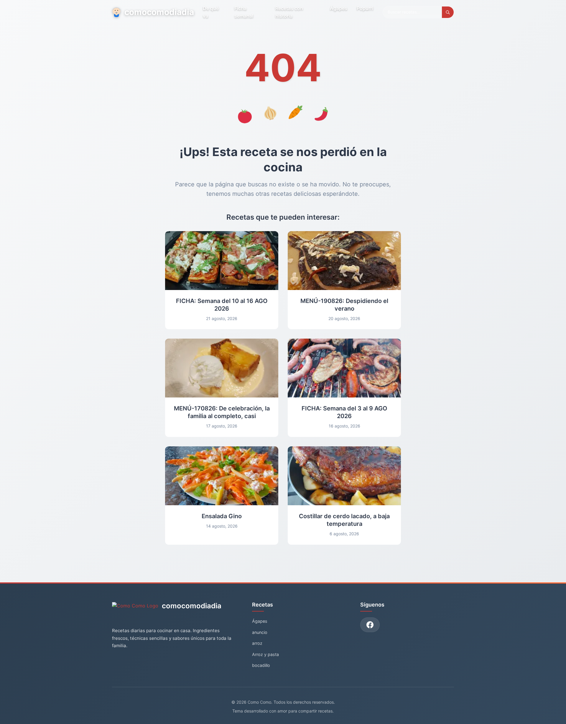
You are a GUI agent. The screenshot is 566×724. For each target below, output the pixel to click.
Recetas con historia (289, 12)
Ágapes (338, 8)
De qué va (211, 12)
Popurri (365, 8)
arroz (257, 643)
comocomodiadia (158, 12)
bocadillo (261, 665)
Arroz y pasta (265, 654)
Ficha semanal (243, 12)
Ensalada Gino (222, 516)
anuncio (259, 632)
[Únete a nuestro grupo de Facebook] (370, 624)
